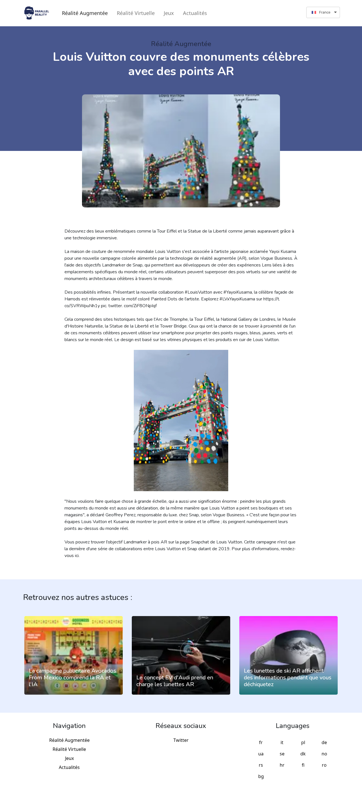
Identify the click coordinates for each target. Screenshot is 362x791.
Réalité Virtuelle (136, 13)
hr (282, 765)
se (282, 754)
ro (324, 765)
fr (261, 742)
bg (261, 776)
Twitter (181, 740)
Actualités (195, 13)
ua (261, 754)
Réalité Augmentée (85, 13)
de (324, 742)
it (282, 742)
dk (303, 754)
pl (303, 742)
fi (303, 765)
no (324, 754)
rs (261, 765)
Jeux (169, 13)
